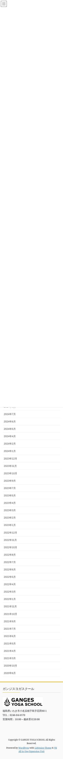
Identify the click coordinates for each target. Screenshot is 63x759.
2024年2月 (10, 443)
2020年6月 (10, 673)
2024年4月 (10, 436)
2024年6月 (10, 421)
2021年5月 (10, 643)
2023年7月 (10, 488)
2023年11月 (10, 466)
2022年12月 (10, 532)
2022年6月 (10, 569)
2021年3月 (10, 658)
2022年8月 (10, 554)
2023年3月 (10, 510)
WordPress (23, 747)
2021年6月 (10, 636)
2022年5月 (10, 576)
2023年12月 (10, 458)
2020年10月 (10, 665)
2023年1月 (10, 525)
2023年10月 (10, 473)
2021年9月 (10, 621)
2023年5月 (10, 495)
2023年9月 (10, 480)
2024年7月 (10, 414)
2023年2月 (10, 517)
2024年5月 (10, 428)
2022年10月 (10, 547)
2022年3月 (10, 591)
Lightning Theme (43, 747)
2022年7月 (10, 562)
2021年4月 (10, 650)
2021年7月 (10, 628)
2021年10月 (10, 614)
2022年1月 (10, 599)
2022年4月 (10, 584)
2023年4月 (10, 502)
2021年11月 (10, 606)
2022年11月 (10, 540)
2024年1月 (10, 451)
